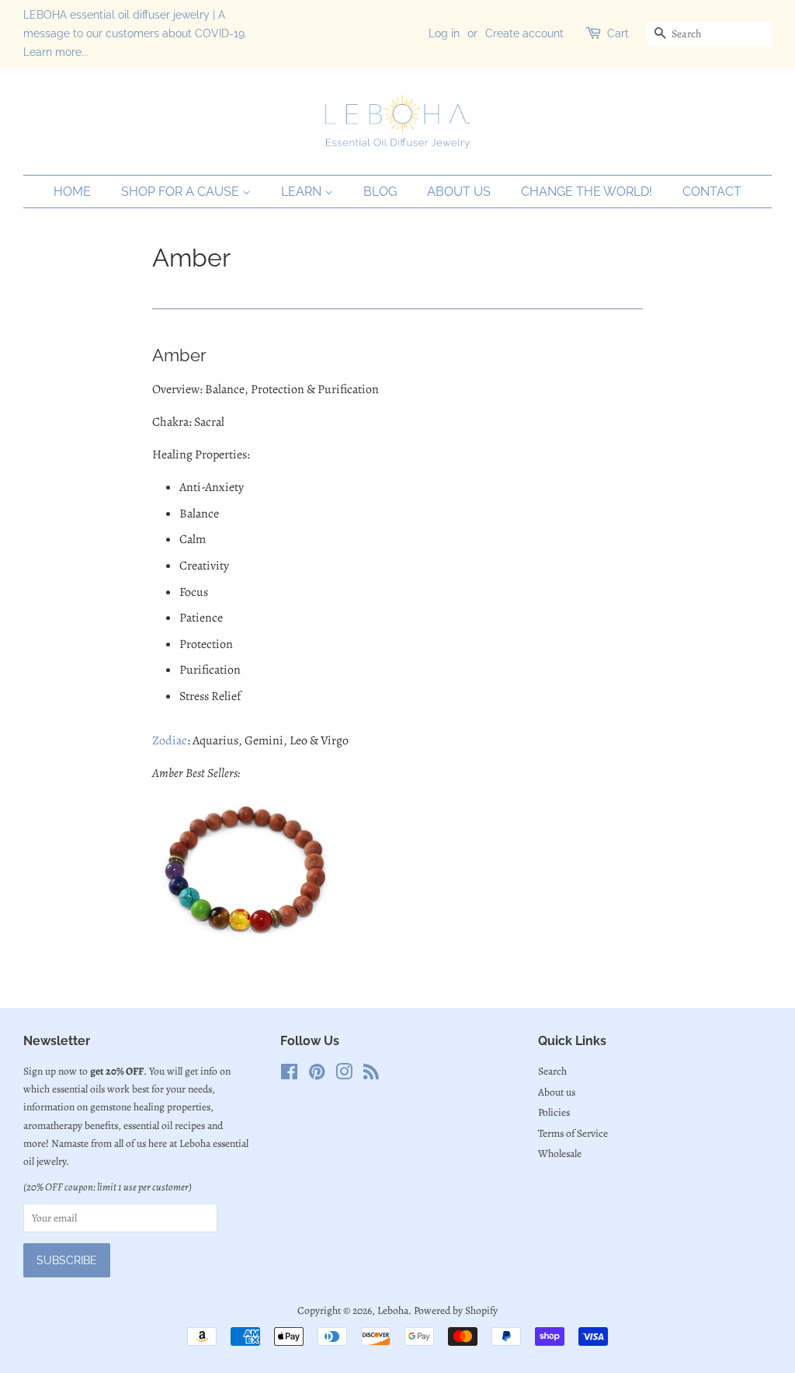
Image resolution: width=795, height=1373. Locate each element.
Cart (618, 33)
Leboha (392, 1310)
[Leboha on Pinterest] (316, 1075)
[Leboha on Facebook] (289, 1075)
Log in (444, 33)
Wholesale (559, 1153)
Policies (554, 1112)
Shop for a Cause (181, 191)
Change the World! (586, 191)
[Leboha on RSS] (371, 1075)
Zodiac (169, 740)
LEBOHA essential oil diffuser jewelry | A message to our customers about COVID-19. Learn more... (135, 33)
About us (459, 191)
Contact (711, 191)
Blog (380, 191)
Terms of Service (573, 1133)
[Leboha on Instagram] (343, 1075)
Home (72, 191)
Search (552, 1071)
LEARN (303, 191)
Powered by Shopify (456, 1310)
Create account (524, 33)
